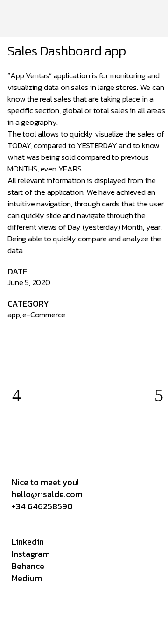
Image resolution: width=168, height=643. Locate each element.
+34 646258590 (42, 506)
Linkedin (28, 541)
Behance (28, 566)
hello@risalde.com (47, 494)
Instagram (31, 553)
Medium (27, 578)
